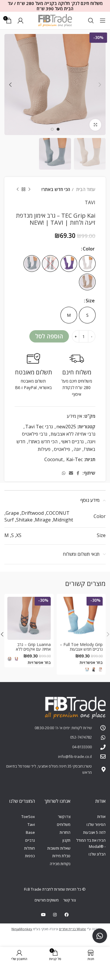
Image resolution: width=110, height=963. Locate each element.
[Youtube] (43, 915)
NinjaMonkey (21, 929)
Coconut (53, 459)
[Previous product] (29, 189)
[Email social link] (71, 473)
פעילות (44, 449)
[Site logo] (55, 20)
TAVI (90, 202)
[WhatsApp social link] (63, 473)
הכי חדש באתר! (55, 189)
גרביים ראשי (72, 441)
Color (89, 249)
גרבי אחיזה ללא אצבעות (73, 434)
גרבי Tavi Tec (39, 426)
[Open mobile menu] (103, 20)
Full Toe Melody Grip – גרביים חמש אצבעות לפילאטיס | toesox (81, 649)
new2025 (66, 426)
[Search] (91, 20)
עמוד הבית (85, 189)
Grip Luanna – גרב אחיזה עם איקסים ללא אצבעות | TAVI (33, 649)
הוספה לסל (49, 336)
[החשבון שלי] (20, 20)
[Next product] (18, 189)
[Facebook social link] (78, 473)
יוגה (77, 449)
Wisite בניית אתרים (72, 929)
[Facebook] (66, 915)
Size (90, 300)
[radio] (87, 263)
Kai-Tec (74, 459)
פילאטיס (62, 449)
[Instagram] (55, 915)
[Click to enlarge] (95, 125)
